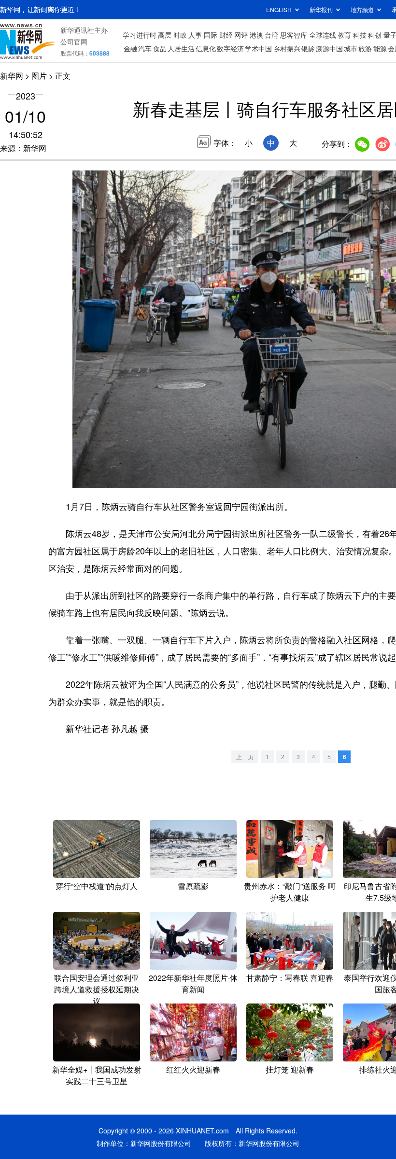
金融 (130, 48)
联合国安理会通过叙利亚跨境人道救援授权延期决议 (96, 989)
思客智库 (293, 35)
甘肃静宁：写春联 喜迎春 (289, 977)
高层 (164, 35)
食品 (160, 48)
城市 (350, 48)
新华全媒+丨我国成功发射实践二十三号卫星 (96, 1075)
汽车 (145, 48)
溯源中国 (329, 48)
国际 (210, 35)
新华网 (11, 75)
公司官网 (73, 41)
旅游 (365, 48)
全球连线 (322, 35)
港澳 (256, 35)
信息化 (206, 48)
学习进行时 (139, 35)
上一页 (245, 756)
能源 (380, 48)
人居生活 (181, 48)
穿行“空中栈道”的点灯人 (97, 885)
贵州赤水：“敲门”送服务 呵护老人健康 (290, 891)
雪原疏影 (193, 885)
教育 (344, 35)
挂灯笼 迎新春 (290, 1069)
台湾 (271, 35)
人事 (195, 35)
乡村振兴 (286, 48)
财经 (226, 35)
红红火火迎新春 (193, 1069)
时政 (180, 35)
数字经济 (230, 48)
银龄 (308, 48)
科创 (375, 35)
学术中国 (258, 48)
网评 (241, 35)
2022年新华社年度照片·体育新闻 (193, 983)
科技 (360, 35)
